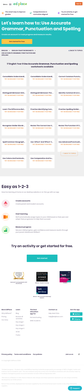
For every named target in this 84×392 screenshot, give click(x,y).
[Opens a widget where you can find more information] (75, 388)
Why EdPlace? (7, 313)
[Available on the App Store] (76, 314)
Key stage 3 (20, 328)
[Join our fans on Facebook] (79, 354)
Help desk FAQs (54, 313)
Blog (17, 313)
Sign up (78, 3)
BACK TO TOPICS (76, 50)
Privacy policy (7, 354)
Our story (5, 320)
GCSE (18, 332)
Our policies (37, 354)
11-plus (18, 335)
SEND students (35, 321)
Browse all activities (19, 318)
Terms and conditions (22, 354)
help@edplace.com (56, 317)
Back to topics (70, 153)
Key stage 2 (20, 325)
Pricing (4, 317)
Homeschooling (35, 317)
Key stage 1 (20, 322)
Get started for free (17, 41)
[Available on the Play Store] (76, 319)
